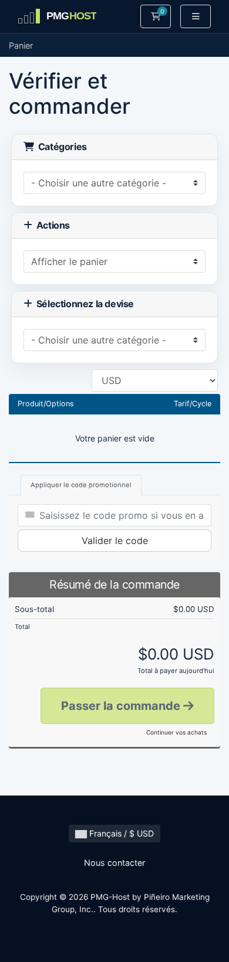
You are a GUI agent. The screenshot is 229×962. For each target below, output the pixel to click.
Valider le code (115, 540)
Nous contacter (114, 863)
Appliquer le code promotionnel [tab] (81, 485)
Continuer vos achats (176, 732)
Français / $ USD (120, 833)
